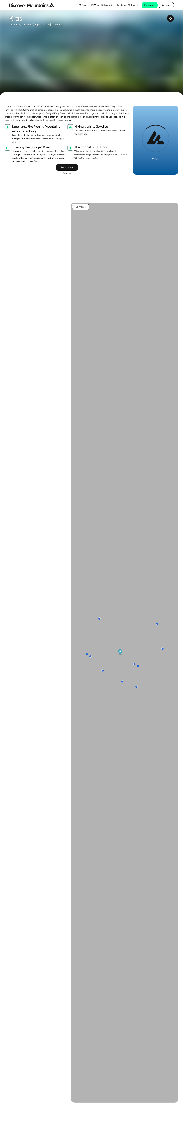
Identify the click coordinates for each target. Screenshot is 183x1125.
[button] (80, 5)
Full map (79, 206)
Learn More (67, 167)
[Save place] (170, 18)
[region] (124, 653)
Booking (121, 5)
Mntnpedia (133, 5)
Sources (67, 173)
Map (96, 5)
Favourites (109, 5)
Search (85, 5)
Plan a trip (149, 5)
